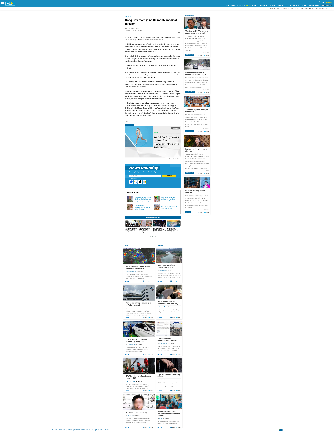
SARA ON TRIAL (274, 8)
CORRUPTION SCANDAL (307, 8)
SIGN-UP (169, 176)
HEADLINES (234, 5)
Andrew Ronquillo (163, 343)
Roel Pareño (130, 308)
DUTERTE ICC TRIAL (293, 8)
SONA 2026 (284, 8)
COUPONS (303, 5)
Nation (128, 16)
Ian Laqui (161, 418)
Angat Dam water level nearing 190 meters (166, 266)
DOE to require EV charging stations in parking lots (136, 340)
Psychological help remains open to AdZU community (138, 304)
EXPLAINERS (328, 8)
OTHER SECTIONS (313, 5)
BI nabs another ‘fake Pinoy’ (137, 412)
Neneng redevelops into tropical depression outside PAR (138, 267)
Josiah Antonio (162, 270)
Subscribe (329, 2)
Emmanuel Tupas (163, 306)
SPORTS (268, 5)
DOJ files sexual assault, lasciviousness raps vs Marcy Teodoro (169, 413)
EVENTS (296, 5)
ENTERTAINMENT (278, 5)
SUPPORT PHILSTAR (326, 5)
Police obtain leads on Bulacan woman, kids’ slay (168, 303)
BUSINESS (261, 5)
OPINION (242, 5)
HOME (228, 5)
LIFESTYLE (288, 5)
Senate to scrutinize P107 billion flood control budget (195, 74)
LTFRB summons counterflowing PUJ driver (168, 339)
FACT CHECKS (320, 8)
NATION (248, 5)
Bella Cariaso (130, 415)
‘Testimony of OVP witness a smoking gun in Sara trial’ (196, 32)
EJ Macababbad (131, 344)
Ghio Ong (161, 380)
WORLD (254, 5)
